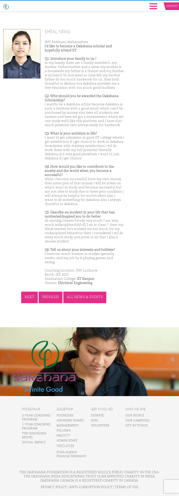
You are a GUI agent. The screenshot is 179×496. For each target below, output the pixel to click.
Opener (153, 6)
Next (29, 297)
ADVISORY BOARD (70, 420)
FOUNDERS (65, 415)
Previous (50, 297)
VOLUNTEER (100, 425)
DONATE (97, 415)
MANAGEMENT (68, 425)
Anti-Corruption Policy (91, 487)
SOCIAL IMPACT (34, 442)
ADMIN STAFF (67, 440)
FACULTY (63, 435)
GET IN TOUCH (137, 425)
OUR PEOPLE (135, 415)
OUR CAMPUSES (138, 420)
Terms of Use (126, 487)
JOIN (94, 420)
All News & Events (85, 297)
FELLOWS (64, 430)
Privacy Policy (54, 487)
